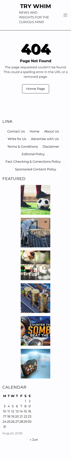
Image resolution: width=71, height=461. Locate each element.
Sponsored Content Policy (35, 169)
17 (4, 416)
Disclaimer (51, 146)
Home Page (35, 89)
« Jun (34, 439)
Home (34, 131)
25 (8, 421)
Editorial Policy (33, 154)
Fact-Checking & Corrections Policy (33, 161)
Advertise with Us (45, 139)
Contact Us (16, 131)
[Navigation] (65, 15)
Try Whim (35, 6)
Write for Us (17, 139)
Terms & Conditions (22, 146)
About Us (51, 131)
